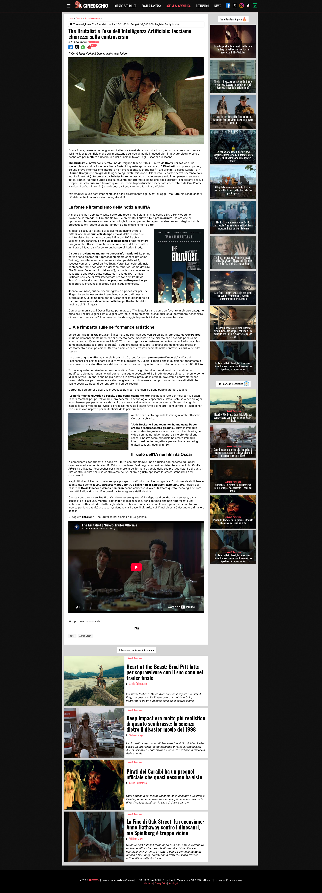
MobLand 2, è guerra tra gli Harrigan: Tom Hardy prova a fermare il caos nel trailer (233, 488)
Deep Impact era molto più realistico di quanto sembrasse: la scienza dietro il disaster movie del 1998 (233, 453)
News (217, 5)
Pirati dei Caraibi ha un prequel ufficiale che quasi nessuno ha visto (233, 521)
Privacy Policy (161, 883)
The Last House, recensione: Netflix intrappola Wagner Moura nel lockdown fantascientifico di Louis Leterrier (233, 225)
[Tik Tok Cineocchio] (247, 5)
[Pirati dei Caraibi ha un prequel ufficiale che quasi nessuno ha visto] (94, 785)
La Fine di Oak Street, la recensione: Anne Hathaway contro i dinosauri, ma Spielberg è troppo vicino (233, 366)
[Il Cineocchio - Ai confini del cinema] (91, 6)
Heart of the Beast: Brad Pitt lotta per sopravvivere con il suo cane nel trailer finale (233, 417)
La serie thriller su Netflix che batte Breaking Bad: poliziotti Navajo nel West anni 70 (233, 120)
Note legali (173, 883)
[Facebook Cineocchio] (227, 5)
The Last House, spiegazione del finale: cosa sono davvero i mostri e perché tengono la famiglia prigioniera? (233, 84)
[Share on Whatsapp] (83, 48)
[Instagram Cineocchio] (240, 5)
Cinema (79, 18)
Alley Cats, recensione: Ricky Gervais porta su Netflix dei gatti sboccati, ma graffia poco (233, 190)
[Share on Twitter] (77, 48)
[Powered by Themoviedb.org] (253, 5)
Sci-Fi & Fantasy (151, 5)
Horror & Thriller (125, 5)
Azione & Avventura (178, 5)
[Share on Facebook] (70, 48)
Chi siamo (148, 883)
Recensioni (202, 5)
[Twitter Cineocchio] (233, 5)
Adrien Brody (85, 636)
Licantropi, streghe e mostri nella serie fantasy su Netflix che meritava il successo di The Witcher (233, 49)
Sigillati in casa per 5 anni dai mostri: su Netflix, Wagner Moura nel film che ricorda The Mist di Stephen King (233, 260)
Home (71, 18)
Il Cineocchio (94, 880)
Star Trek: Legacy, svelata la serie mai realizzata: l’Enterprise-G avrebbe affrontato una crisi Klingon (233, 296)
